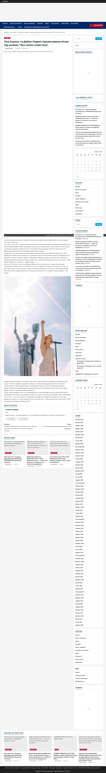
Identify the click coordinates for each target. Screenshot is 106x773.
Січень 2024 (78, 513)
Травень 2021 (79, 610)
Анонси (5, 23)
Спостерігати (98, 25)
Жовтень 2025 (79, 450)
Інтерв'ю (78, 195)
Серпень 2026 (79, 419)
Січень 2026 (78, 440)
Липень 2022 (79, 567)
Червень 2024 (79, 498)
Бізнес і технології (80, 189)
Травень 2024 (79, 501)
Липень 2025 (79, 459)
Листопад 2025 (79, 447)
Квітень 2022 (79, 577)
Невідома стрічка (85, 97)
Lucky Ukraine (53, 11)
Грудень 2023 (79, 516)
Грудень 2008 (79, 625)
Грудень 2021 (79, 589)
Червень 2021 (79, 607)
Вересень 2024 (79, 489)
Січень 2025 (78, 477)
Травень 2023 (79, 537)
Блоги (20, 27)
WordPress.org (79, 681)
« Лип (76, 176)
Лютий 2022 (78, 583)
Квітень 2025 (79, 468)
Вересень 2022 (79, 561)
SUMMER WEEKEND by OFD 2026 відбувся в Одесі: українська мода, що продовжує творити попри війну (87, 127)
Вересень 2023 (79, 525)
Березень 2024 (79, 507)
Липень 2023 (79, 531)
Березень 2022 (79, 580)
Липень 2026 (79, 422)
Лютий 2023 (78, 546)
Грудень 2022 (79, 552)
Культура (40, 23)
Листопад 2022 (79, 555)
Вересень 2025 (79, 453)
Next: (57, 426)
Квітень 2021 (79, 613)
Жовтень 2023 (79, 522)
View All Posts (23, 419)
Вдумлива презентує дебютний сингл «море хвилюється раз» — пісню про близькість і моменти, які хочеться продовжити (37, 460)
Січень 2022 (78, 586)
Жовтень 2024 (79, 486)
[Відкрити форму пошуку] (87, 25)
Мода (47, 23)
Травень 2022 (79, 574)
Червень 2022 (79, 570)
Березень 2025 (79, 471)
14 (92, 164)
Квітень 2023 (79, 540)
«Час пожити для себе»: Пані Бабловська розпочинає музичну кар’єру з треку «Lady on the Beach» (60, 459)
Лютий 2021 (78, 619)
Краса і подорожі (80, 199)
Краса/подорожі (29, 23)
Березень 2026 (79, 434)
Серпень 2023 (79, 528)
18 (81, 167)
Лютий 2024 (78, 510)
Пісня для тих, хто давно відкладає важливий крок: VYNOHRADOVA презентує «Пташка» (13, 459)
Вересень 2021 (79, 598)
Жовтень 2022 (79, 558)
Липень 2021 (79, 604)
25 (81, 171)
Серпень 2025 (79, 456)
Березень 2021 (79, 616)
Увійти (77, 672)
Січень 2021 (78, 622)
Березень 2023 (79, 543)
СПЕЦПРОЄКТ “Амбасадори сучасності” (36, 27)
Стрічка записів (80, 675)
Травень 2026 (79, 428)
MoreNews (58, 771)
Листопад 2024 (79, 483)
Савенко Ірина (9, 48)
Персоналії (65, 23)
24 (77, 171)
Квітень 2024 (79, 504)
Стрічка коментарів (81, 678)
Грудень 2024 (79, 480)
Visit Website (11, 419)
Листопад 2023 (79, 519)
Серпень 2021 (79, 601)
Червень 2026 (79, 425)
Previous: (20, 427)
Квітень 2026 (79, 431)
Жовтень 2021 (79, 595)
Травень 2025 (79, 465)
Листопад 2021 (79, 592)
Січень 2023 (78, 549)
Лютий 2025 (78, 474)
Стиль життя (55, 23)
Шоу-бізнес (74, 23)
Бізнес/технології (16, 23)
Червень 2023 (79, 534)
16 (100, 164)
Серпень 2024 (79, 492)
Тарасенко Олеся (9, 27)
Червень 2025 (79, 462)
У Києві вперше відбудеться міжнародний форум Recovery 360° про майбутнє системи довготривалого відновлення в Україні (88, 275)
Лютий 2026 (78, 437)
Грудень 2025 (79, 443)
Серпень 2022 (79, 564)
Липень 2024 (79, 495)
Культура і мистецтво (81, 202)
